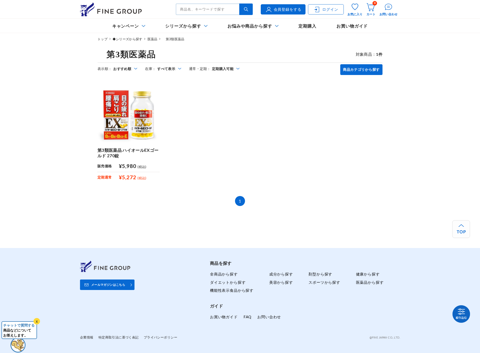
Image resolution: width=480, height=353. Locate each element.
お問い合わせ (269, 316)
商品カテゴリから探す (361, 70)
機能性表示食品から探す (232, 290)
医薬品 (153, 39)
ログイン (330, 9)
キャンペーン (125, 25)
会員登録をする (288, 9)
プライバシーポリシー (160, 337)
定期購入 (307, 25)
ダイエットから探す (228, 282)
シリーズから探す (183, 25)
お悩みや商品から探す (250, 25)
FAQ (248, 316)
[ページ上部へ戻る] (461, 229)
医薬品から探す (370, 282)
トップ (103, 39)
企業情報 (87, 337)
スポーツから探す (324, 282)
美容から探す (281, 282)
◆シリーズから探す (127, 39)
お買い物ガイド (352, 25)
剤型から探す (320, 274)
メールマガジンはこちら (108, 284)
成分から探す (281, 274)
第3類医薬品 (173, 39)
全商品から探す (224, 274)
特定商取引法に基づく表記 (118, 337)
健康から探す (368, 274)
